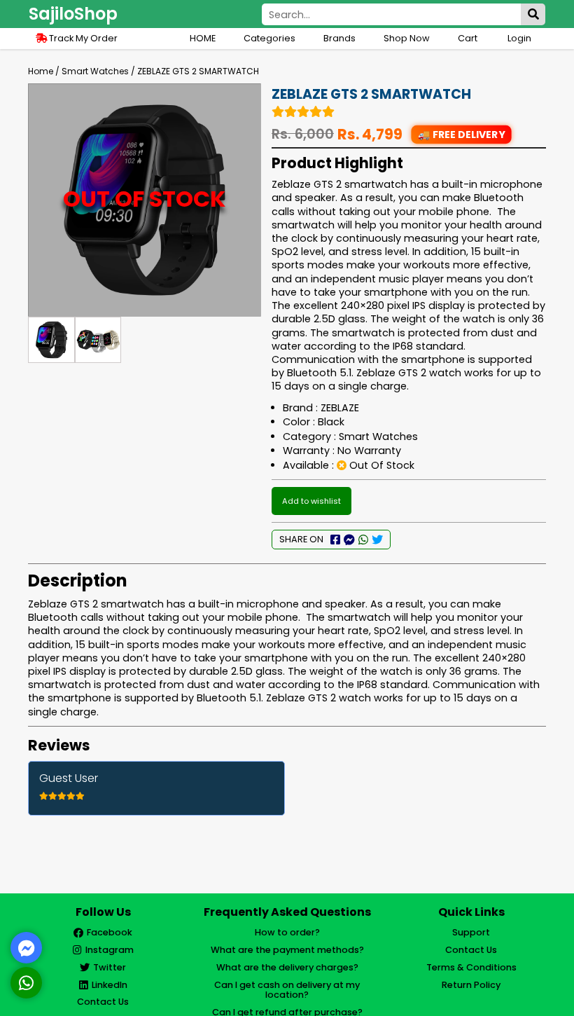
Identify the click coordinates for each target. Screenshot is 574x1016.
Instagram (109, 950)
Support (471, 932)
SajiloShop (73, 13)
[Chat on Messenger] (26, 948)
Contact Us (103, 1002)
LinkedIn (109, 985)
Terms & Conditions (471, 967)
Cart (468, 38)
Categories (269, 38)
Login (519, 38)
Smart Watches (95, 71)
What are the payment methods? (287, 950)
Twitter (109, 967)
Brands (339, 38)
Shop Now (407, 38)
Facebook (109, 932)
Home (40, 71)
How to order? (287, 932)
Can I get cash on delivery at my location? (287, 990)
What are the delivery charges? (287, 967)
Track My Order (82, 38)
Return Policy (471, 985)
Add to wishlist (311, 501)
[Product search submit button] (533, 14)
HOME (203, 38)
